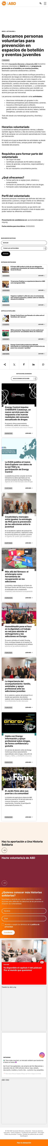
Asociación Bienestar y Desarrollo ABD (23, 64)
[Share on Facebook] (24, 365)
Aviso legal (41, 1132)
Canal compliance (16, 1132)
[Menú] (45, 3)
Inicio (3, 31)
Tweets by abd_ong (9, 987)
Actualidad (11, 31)
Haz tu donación (24, 1143)
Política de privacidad (10, 1134)
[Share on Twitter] (14, 365)
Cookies (19, 1134)
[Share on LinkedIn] (33, 365)
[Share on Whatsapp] (43, 365)
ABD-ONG (5, 1080)
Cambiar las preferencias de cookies (33, 1134)
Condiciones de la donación (29, 1132)
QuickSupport (24, 1136)
